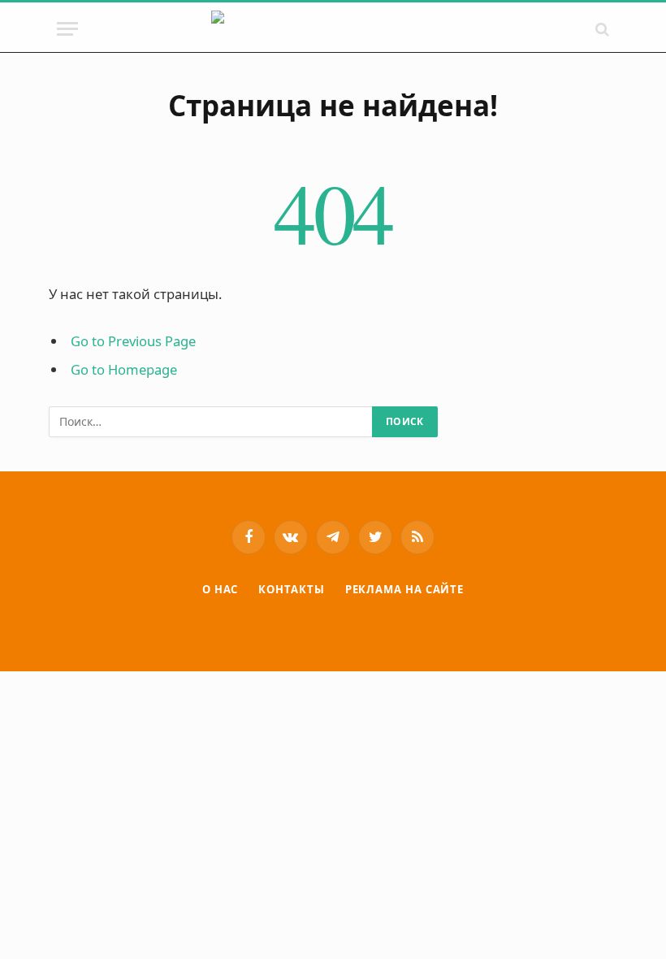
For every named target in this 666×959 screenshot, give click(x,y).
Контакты (291, 589)
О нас (220, 589)
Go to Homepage (124, 369)
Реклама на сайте (405, 589)
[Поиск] (600, 29)
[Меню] (67, 29)
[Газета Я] (333, 28)
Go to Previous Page (133, 341)
